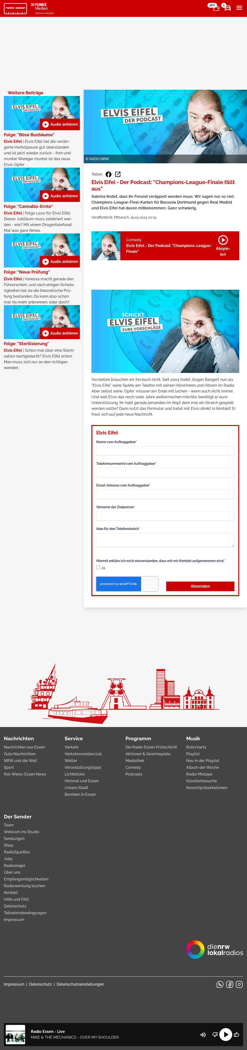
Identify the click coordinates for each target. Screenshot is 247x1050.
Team (9, 825)
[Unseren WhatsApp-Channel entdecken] (220, 984)
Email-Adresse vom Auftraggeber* (123, 485)
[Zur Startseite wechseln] (15, 8)
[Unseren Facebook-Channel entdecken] (229, 984)
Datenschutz (15, 906)
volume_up (203, 1034)
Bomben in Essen (80, 794)
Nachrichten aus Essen (24, 747)
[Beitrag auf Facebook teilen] (108, 174)
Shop (8, 845)
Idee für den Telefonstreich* (118, 529)
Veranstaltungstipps (83, 767)
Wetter (71, 760)
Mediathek (134, 760)
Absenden (200, 586)
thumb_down (215, 1034)
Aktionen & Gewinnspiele (147, 754)
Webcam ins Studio (21, 832)
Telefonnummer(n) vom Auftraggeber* (126, 464)
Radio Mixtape (199, 774)
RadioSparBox (17, 852)
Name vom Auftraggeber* (116, 442)
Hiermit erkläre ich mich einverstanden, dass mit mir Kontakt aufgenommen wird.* (161, 561)
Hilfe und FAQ (16, 899)
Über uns (12, 872)
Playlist (193, 754)
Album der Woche (202, 767)
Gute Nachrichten (19, 754)
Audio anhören (60, 124)
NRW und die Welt (20, 760)
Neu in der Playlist (202, 760)
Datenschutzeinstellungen (80, 984)
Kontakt (11, 892)
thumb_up (236, 1034)
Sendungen (14, 838)
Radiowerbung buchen (24, 886)
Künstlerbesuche (201, 781)
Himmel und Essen (82, 781)
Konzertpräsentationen (206, 787)
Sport (9, 767)
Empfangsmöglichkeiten (26, 879)
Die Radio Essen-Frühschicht (151, 747)
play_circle (225, 1034)
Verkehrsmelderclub (83, 754)
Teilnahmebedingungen (25, 913)
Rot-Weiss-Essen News (25, 774)
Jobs (8, 859)
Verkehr (72, 747)
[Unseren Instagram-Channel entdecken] (239, 984)
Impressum (14, 919)
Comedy (133, 767)
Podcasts (133, 774)
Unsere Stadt (76, 787)
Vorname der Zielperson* (115, 507)
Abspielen (223, 245)
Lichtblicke (75, 774)
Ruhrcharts (196, 747)
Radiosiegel (14, 865)
